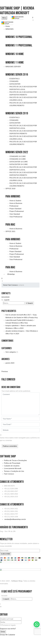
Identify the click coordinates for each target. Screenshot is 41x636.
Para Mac (10, 225)
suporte (6, 300)
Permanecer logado (9, 625)
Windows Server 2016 (16, 75)
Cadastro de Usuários (11, 466)
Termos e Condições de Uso (14, 471)
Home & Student (15, 200)
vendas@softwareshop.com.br (15, 519)
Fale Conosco (13, 285)
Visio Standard (14, 214)
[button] (36, 18)
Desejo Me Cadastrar (7, 635)
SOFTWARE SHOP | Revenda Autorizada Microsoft (17, 10)
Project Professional (16, 211)
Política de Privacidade (12, 463)
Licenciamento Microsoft (12, 468)
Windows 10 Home (14, 54)
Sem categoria (10, 352)
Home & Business (15, 203)
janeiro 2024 (9, 363)
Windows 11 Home (14, 62)
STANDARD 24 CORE (17, 159)
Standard (13, 81)
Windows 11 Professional (18, 45)
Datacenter (14, 84)
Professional (13, 206)
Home (5, 285)
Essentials (14, 79)
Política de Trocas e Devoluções (15, 460)
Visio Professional (15, 217)
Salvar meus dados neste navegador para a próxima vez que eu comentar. (20, 439)
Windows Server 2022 (16, 152)
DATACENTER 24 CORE (18, 164)
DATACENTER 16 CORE (18, 162)
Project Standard (15, 208)
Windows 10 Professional (18, 37)
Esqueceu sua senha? (8, 628)
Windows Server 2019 (16, 113)
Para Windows (12, 196)
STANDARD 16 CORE (17, 156)
